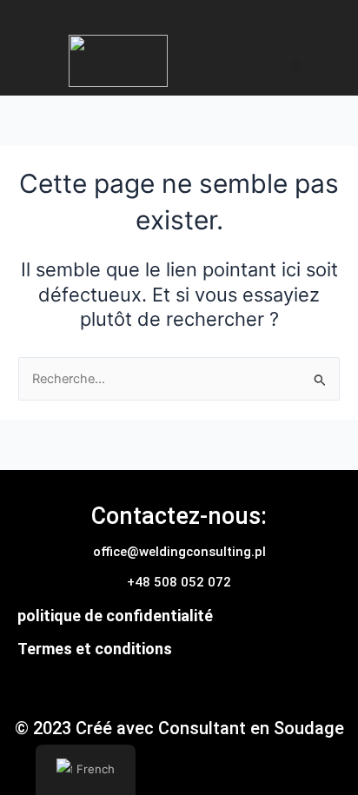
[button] (296, 65)
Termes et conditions (94, 648)
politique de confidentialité (115, 615)
